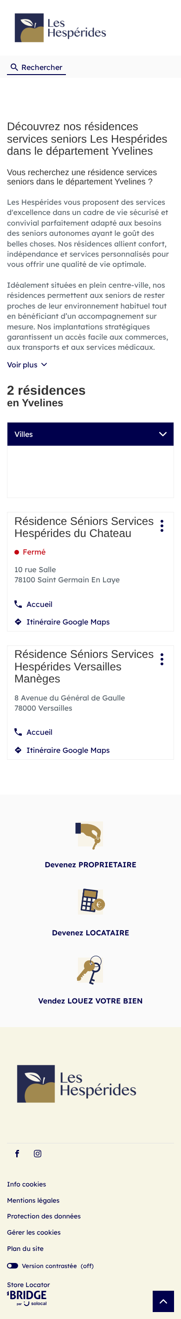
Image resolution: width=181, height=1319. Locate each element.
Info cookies (26, 1185)
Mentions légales (33, 1201)
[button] (165, 28)
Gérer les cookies (34, 1232)
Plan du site (25, 1248)
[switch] (50, 1265)
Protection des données (44, 1217)
